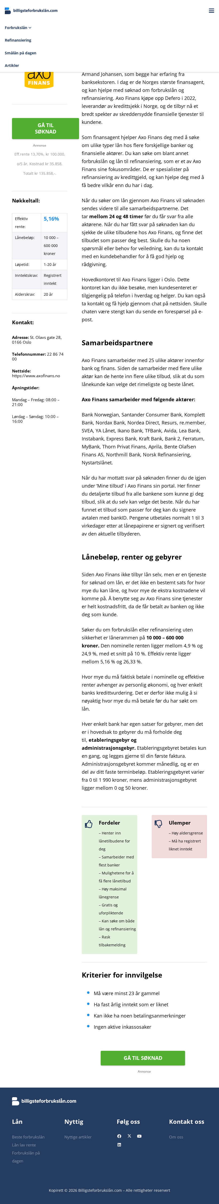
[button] (211, 10)
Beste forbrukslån (28, 1137)
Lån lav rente (24, 1145)
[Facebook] (122, 1137)
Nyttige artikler (78, 1137)
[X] (132, 1137)
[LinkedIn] (122, 1145)
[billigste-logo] (31, 10)
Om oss (176, 1137)
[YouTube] (142, 1137)
